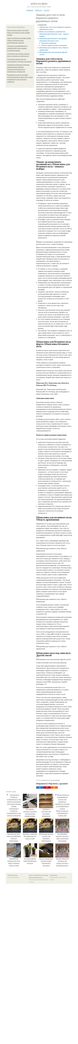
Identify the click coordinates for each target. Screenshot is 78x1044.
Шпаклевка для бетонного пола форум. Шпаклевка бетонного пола (53, 39)
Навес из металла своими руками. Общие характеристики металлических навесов (19, 40)
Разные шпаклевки (55, 780)
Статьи (46, 10)
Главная (29, 10)
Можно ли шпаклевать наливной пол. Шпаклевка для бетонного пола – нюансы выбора (54, 34)
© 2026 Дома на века (12, 875)
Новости (38, 10)
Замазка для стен (46, 780)
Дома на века (39, 3)
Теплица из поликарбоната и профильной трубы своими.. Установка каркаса (17, 48)
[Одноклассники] (54, 787)
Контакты (31, 875)
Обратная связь (53, 875)
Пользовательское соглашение (41, 875)
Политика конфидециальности (36, 877)
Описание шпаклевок (48, 43)
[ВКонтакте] (39, 787)
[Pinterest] (47, 787)
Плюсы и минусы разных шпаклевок (54, 45)
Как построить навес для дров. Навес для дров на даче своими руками (18, 33)
